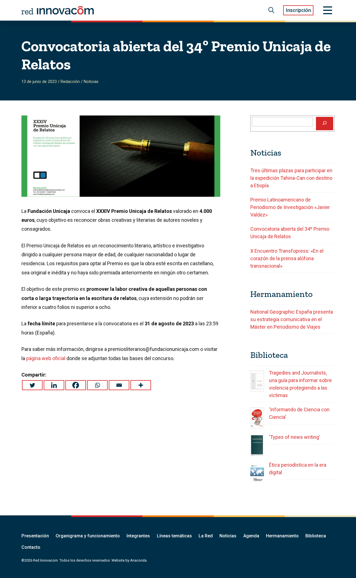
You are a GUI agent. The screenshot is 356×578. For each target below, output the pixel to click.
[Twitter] (32, 385)
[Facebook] (75, 385)
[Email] (119, 385)
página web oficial (45, 358)
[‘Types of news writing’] (257, 445)
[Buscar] (324, 123)
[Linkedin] (54, 385)
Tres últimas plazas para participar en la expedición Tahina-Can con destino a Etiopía (291, 178)
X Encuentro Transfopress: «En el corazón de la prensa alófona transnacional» (286, 258)
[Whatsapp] (97, 385)
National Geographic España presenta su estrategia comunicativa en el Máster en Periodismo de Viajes (291, 319)
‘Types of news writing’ (294, 437)
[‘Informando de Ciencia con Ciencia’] (257, 417)
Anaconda (138, 560)
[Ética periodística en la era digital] (257, 473)
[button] (271, 10)
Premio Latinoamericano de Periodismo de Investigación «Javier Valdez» (290, 207)
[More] (140, 385)
